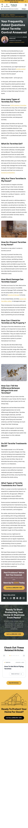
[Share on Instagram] (24, 598)
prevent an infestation (8, 172)
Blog (7, 14)
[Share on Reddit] (20, 598)
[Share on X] (7, 598)
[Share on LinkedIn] (14, 598)
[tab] (11, 655)
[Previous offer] (2, 1)
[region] (14, 1)
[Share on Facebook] (4, 598)
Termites (12, 14)
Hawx (2, 14)
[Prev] (4, 655)
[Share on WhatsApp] (11, 598)
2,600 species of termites (18, 105)
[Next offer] (25, 1)
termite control (20, 69)
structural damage (13, 295)
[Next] (24, 655)
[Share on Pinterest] (17, 598)
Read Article (15, 674)
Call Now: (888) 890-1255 (14, 587)
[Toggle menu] (25, 5)
